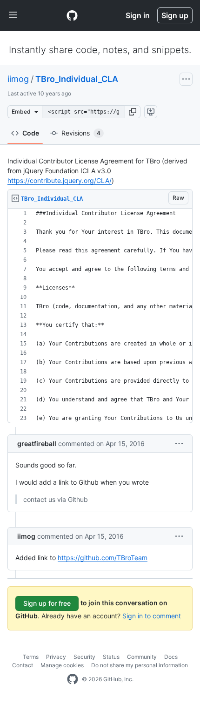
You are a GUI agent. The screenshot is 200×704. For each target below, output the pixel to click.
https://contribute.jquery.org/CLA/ (59, 180)
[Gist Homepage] (72, 15)
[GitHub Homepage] (72, 679)
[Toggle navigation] (13, 15)
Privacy (56, 656)
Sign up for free (47, 603)
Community (142, 656)
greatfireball (36, 443)
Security (84, 656)
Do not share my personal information (139, 665)
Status (111, 656)
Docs (171, 656)
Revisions (80, 133)
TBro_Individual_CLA (76, 79)
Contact (22, 665)
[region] (100, 316)
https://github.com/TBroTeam (102, 558)
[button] (132, 111)
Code (30, 133)
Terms (31, 656)
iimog (18, 79)
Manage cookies (62, 665)
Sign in (138, 15)
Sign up (174, 15)
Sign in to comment (151, 616)
